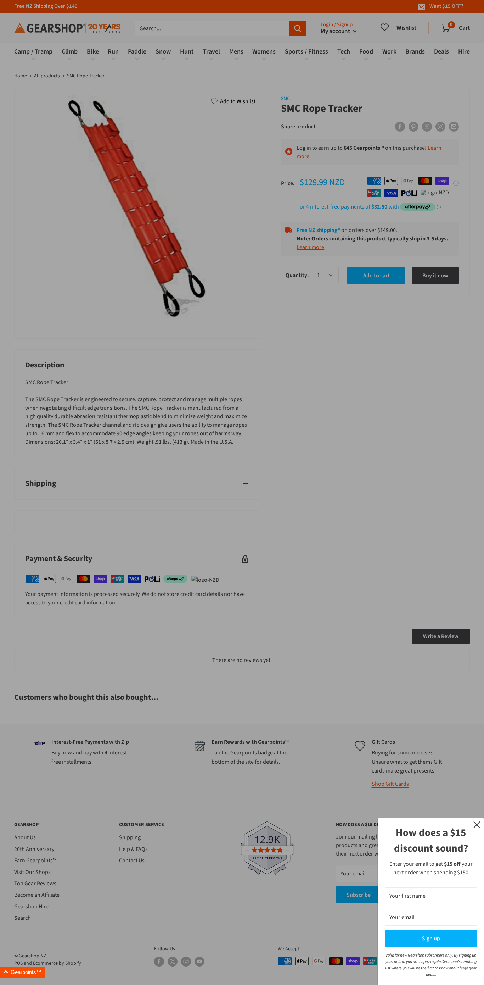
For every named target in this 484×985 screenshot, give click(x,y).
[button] (22, 972)
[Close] (476, 824)
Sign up (431, 938)
